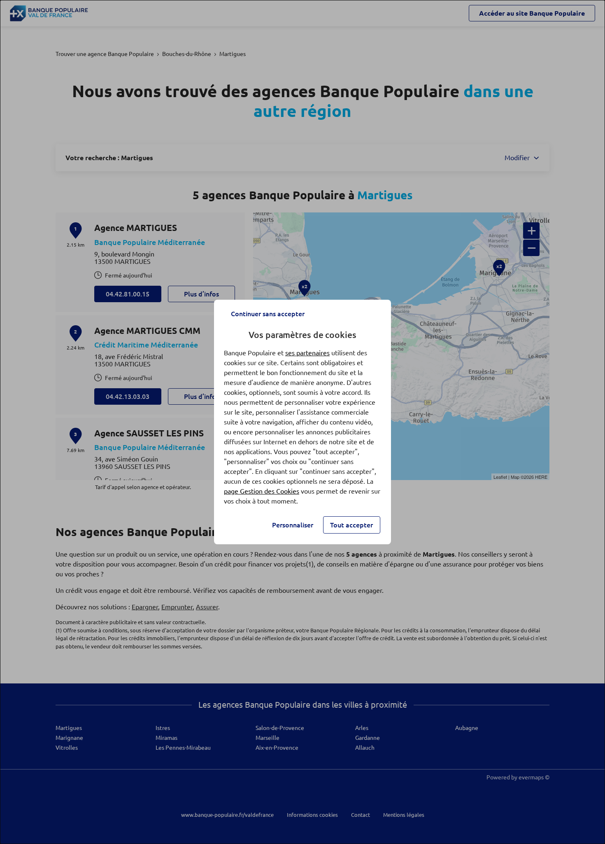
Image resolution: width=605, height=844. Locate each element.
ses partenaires (307, 353)
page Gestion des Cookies (261, 491)
